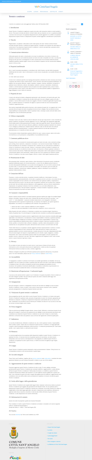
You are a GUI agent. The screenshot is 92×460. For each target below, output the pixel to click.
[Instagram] (73, 86)
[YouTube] (79, 86)
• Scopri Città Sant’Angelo (53, 427)
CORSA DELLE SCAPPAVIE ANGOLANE (75, 57)
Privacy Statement (36, 253)
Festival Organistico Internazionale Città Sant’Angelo (76, 73)
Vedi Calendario (70, 78)
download (18, 414)
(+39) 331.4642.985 (17, 1)
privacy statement (37, 358)
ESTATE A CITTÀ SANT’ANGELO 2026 (75, 38)
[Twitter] (76, 86)
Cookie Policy (48, 253)
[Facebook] (70, 86)
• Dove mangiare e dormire (53, 441)
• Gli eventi (50, 438)
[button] (65, 11)
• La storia (49, 430)
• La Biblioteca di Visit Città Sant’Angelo (57, 444)
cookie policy (47, 358)
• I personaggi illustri (52, 435)
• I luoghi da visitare (52, 433)
